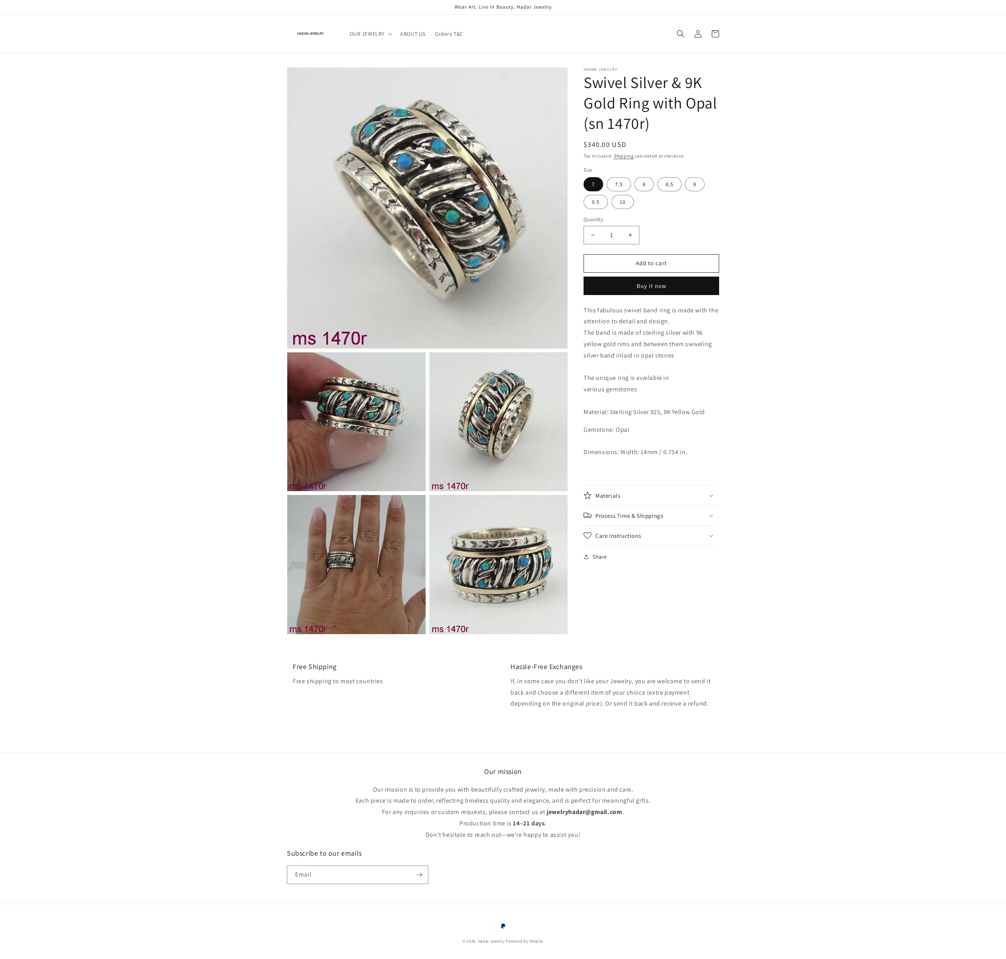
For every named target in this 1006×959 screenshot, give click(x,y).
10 (623, 201)
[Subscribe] (419, 874)
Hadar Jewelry (491, 941)
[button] (370, 34)
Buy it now (651, 285)
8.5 (670, 184)
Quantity (593, 219)
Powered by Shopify (524, 941)
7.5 (619, 184)
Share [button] (600, 556)
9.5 (596, 201)
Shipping (624, 156)
